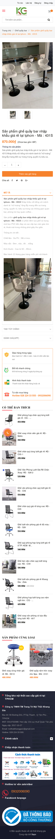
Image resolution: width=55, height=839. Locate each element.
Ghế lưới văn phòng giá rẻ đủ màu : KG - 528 (34, 526)
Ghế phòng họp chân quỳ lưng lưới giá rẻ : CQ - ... (33, 416)
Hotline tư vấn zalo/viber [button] (19, 784)
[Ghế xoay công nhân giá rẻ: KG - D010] (13, 655)
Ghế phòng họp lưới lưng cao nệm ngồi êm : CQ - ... (33, 599)
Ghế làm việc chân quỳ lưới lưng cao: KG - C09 (32, 562)
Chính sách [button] (11, 738)
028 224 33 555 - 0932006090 (35, 395)
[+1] (26, 180)
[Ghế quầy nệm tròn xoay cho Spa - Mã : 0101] (41, 655)
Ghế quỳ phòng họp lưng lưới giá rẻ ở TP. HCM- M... (34, 544)
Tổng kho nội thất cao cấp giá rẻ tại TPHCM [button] (25, 697)
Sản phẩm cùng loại (18, 637)
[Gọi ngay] (7, 432)
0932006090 (20, 791)
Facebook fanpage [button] (15, 797)
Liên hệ (29, 3)
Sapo (33, 834)
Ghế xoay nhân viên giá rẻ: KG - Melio (32, 434)
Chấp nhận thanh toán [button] (17, 747)
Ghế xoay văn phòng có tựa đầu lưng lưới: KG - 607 (32, 617)
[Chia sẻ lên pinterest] (21, 180)
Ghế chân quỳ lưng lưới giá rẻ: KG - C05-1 (34, 453)
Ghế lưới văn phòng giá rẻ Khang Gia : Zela (33, 580)
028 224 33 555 (16, 732)
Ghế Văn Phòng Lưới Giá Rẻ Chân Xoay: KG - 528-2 (33, 471)
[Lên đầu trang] (46, 833)
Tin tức (20, 3)
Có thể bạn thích (16, 407)
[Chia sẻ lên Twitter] (17, 180)
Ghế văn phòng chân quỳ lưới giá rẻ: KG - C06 (34, 489)
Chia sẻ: (5, 180)
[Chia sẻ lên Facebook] (12, 180)
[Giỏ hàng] (49, 11)
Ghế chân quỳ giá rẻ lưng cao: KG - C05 (34, 507)
